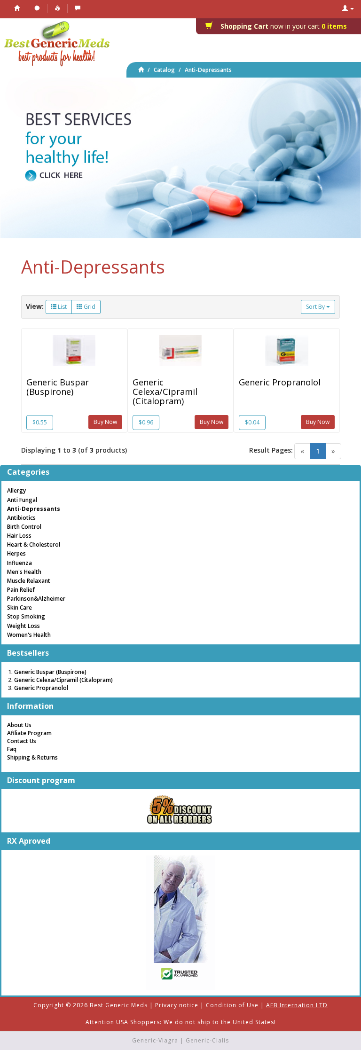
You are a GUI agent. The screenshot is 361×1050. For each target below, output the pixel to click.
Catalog (164, 70)
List (61, 307)
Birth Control (24, 527)
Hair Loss (19, 536)
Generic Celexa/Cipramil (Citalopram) (165, 391)
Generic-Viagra (155, 1040)
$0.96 (146, 422)
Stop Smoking (26, 616)
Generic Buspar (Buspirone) (57, 386)
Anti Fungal (22, 500)
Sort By (316, 307)
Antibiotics (21, 518)
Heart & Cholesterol (33, 545)
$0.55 (39, 422)
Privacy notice (176, 1005)
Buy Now (105, 422)
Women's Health (29, 635)
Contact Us (21, 741)
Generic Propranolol (280, 382)
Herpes (16, 553)
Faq (11, 749)
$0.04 (252, 422)
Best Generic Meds (119, 1005)
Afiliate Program (29, 733)
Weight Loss (23, 626)
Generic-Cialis (207, 1040)
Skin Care (19, 607)
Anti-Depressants (208, 70)
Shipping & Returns (32, 757)
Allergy (16, 490)
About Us (19, 725)
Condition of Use (232, 1005)
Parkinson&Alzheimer (36, 599)
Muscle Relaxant (28, 581)
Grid (88, 307)
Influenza (19, 563)
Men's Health (24, 572)
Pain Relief (21, 590)
